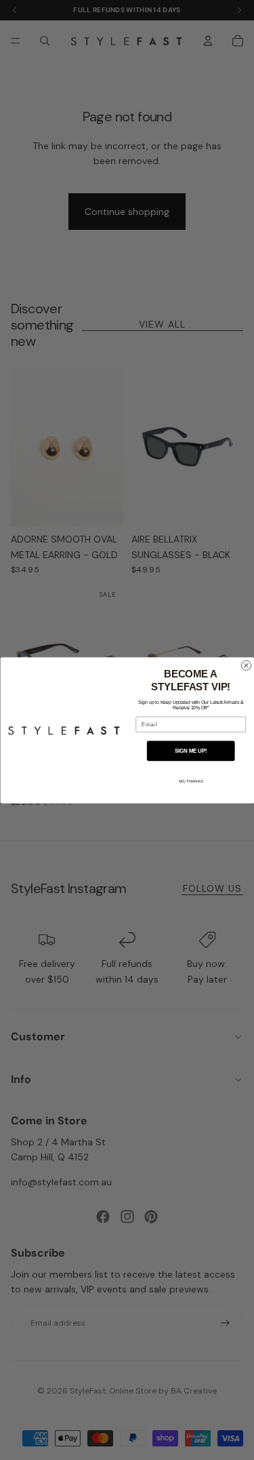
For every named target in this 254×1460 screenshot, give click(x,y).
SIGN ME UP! (190, 750)
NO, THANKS (190, 781)
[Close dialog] (246, 665)
